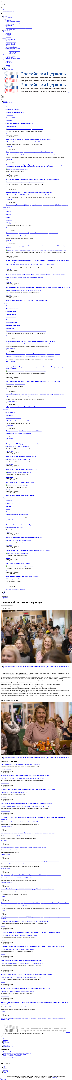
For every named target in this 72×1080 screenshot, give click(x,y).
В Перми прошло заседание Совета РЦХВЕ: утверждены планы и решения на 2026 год (32, 179)
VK (4, 1067)
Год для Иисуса (10, 49)
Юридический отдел (8, 69)
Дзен (4, 1072)
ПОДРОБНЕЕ (3, 1079)
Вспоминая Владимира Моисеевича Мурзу (19, 525)
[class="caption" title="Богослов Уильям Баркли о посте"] (14, 527)
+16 (4, 1058)
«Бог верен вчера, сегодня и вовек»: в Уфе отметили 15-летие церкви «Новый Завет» (26, 974)
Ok (0, 1078)
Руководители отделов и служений (14, 23)
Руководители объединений (13, 21)
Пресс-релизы (6, 30)
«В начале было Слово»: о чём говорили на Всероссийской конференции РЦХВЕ (25, 988)
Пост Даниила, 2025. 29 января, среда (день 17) (20, 495)
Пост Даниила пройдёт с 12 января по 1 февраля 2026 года (24, 431)
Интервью (8, 61)
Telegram (5, 1070)
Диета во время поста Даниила (15, 589)
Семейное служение (11, 42)
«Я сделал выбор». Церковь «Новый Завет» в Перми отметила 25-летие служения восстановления (36, 407)
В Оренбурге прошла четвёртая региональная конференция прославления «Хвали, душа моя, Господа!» (38, 287)
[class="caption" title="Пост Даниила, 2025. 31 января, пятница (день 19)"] (18, 459)
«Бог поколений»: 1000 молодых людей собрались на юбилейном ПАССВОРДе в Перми (33, 381)
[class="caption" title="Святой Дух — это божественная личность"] (17, 553)
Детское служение (10, 39)
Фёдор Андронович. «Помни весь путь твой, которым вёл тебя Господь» (28, 550)
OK (4, 1066)
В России (8, 34)
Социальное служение (11, 45)
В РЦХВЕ (8, 33)
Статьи (8, 65)
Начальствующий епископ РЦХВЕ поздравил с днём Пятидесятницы (27, 300)
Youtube (5, 1068)
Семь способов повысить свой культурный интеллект (22, 576)
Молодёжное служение (11, 40)
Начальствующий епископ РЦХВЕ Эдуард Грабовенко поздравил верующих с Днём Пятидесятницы (37, 205)
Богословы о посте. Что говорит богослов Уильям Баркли (24, 537)
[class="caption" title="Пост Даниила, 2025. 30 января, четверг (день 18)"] (18, 472)
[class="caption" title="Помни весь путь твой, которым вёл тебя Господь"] (18, 540)
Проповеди (9, 62)
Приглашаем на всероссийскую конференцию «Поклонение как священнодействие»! (32, 233)
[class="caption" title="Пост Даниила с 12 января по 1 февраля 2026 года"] (18, 420)
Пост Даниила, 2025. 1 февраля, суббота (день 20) (21, 456)
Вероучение (9, 25)
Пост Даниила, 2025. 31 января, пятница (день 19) (21, 469)
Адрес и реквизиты (10, 29)
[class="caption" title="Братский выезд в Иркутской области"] (15, 384)
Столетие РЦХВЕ (7, 17)
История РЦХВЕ (10, 24)
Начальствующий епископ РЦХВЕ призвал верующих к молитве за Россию (29, 192)
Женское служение (10, 44)
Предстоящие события (8, 11)
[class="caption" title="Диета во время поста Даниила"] (14, 579)
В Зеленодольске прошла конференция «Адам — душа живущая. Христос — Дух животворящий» (36, 274)
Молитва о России (10, 56)
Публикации (6, 60)
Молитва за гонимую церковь (13, 58)
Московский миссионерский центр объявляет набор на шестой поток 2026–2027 (30, 341)
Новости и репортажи (14, 51)
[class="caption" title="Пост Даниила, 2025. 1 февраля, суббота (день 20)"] (18, 446)
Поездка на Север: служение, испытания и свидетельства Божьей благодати (29, 152)
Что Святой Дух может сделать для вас (18, 563)
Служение (5, 38)
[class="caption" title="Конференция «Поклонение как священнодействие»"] (19, 222)
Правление (8, 20)
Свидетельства (12, 52)
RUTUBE (5, 1071)
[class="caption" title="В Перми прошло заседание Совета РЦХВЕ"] (17, 169)
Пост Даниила (9, 57)
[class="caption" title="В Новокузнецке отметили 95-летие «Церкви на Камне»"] (20, 235)
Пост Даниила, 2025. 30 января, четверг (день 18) (21, 482)
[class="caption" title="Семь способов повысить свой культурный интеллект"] (19, 566)
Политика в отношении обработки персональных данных (17, 1053)
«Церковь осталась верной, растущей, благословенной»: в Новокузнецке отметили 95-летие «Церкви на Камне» (35, 903)
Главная (5, 9)
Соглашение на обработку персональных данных (15, 1054)
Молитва (5, 54)
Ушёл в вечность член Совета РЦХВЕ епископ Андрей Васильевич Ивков (28, 139)
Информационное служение (13, 48)
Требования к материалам (9, 1057)
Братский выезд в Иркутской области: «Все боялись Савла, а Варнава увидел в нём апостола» (35, 394)
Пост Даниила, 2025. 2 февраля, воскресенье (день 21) (22, 444)
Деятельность (9, 26)
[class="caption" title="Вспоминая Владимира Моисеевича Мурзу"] (17, 514)
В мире (8, 35)
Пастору (8, 63)
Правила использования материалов (12, 1055)
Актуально (8, 37)
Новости (5, 31)
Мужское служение (10, 43)
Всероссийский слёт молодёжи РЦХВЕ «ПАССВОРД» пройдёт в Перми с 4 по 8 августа (27, 889)
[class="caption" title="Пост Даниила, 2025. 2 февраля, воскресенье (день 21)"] (19, 433)
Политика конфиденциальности (11, 1051)
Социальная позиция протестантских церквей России (19, 28)
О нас (4, 19)
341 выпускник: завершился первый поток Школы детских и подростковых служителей (33, 354)
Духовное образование (11, 47)
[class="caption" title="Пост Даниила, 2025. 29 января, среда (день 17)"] (18, 485)
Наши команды (12, 53)
